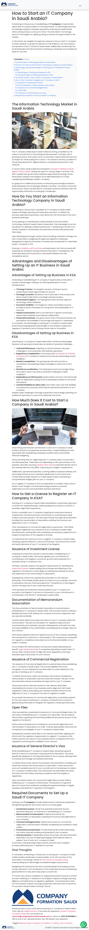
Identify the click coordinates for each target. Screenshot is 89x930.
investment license (20, 568)
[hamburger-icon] (80, 5)
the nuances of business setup (55, 860)
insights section (30, 911)
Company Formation (41, 923)
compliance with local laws (31, 248)
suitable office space (45, 465)
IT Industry (55, 923)
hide (26, 59)
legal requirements (27, 649)
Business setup (25, 923)
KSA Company (66, 923)
